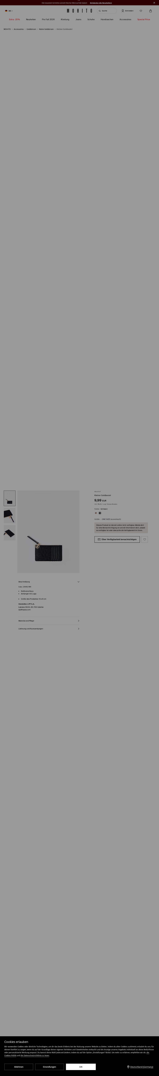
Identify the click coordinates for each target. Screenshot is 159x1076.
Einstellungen (49, 1066)
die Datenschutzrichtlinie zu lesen (35, 1055)
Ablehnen (18, 1066)
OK (80, 1066)
